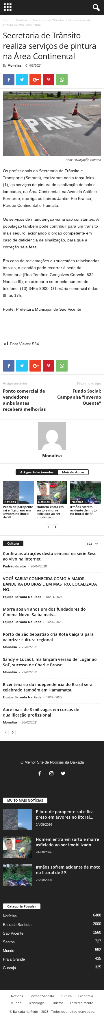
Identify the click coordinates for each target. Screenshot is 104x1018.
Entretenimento (81, 1003)
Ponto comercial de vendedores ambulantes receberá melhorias (24, 400)
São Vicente (13, 933)
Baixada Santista (17, 925)
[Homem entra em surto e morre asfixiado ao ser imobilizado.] (52, 492)
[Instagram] (53, 774)
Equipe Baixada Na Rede (22, 597)
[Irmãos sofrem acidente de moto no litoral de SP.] (85, 492)
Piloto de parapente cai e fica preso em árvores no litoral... (65, 814)
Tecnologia (36, 1003)
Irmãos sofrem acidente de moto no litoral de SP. (83, 510)
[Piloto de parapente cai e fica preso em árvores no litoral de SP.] (18, 492)
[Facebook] (41, 774)
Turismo (57, 1003)
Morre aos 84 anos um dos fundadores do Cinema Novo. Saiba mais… (44, 611)
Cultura (66, 996)
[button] (95, 7)
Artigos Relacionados (36, 472)
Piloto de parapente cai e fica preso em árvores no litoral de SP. (18, 512)
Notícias (21, 20)
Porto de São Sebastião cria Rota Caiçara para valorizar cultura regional (48, 636)
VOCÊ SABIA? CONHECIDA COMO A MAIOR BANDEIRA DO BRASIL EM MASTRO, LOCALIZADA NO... (50, 584)
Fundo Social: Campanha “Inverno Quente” (79, 397)
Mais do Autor (73, 472)
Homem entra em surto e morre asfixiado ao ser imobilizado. (50, 512)
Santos (9, 942)
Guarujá (9, 968)
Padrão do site (14, 566)
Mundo (8, 950)
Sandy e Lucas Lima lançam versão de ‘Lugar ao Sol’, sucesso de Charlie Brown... (50, 662)
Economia (85, 996)
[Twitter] (64, 774)
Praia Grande (14, 959)
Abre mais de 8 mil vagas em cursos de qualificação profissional (41, 712)
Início (6, 20)
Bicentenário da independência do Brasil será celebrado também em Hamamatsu (47, 687)
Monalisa (15, 65)
